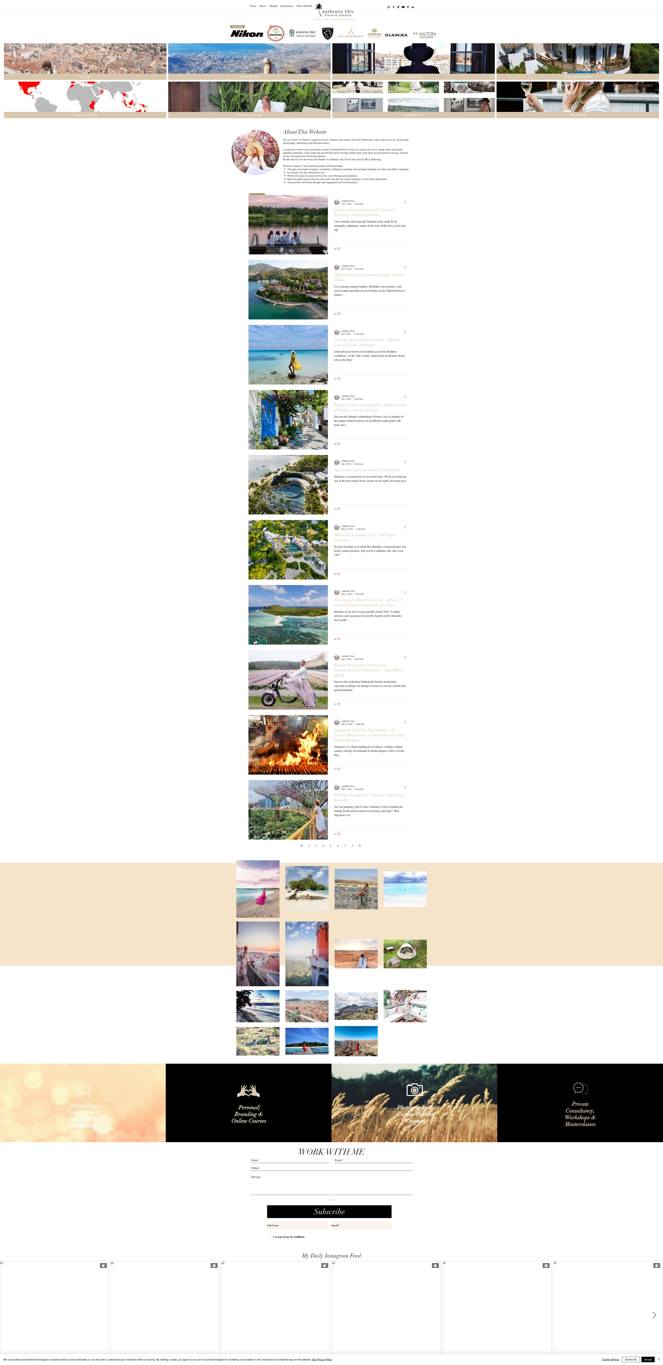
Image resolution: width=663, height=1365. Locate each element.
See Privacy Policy (322, 1359)
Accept (648, 1359)
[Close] (659, 1359)
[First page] (302, 845)
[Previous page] (309, 845)
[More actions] (406, 202)
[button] (273, 6)
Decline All (630, 1359)
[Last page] (360, 845)
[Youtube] (403, 7)
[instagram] (388, 7)
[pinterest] (408, 7)
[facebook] (393, 7)
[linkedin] (412, 7)
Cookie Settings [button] (610, 1359)
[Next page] (352, 845)
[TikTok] (398, 7)
